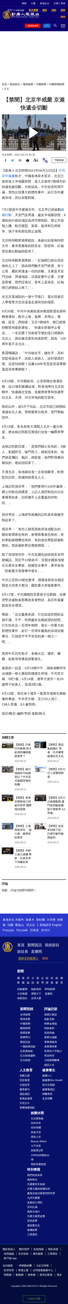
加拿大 (30, 919)
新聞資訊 (34, 945)
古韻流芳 (25, 1084)
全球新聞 (25, 1014)
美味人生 (36, 1136)
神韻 (24, 3)
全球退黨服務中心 (43, 1270)
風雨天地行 (33, 1211)
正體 (56, 3)
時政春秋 (49, 1028)
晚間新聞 (25, 1028)
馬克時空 (49, 1055)
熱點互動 (49, 1019)
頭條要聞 (22, 989)
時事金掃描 (50, 1023)
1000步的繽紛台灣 (40, 1157)
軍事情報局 (50, 1042)
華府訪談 (25, 1042)
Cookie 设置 (34, 1298)
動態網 (19, 1274)
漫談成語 (25, 1093)
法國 (10, 924)
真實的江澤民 (34, 1202)
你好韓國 (36, 1127)
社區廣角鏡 (26, 1051)
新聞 (20, 971)
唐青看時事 (50, 1046)
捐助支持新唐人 (28, 958)
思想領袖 (49, 1032)
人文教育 (26, 1070)
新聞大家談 (50, 1014)
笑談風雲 (25, 1080)
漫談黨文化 (33, 1225)
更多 (59, 1274)
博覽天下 (36, 993)
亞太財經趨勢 (27, 1055)
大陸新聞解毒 (51, 1060)
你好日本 (36, 1123)
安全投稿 (23, 1253)
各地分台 (44, 3)
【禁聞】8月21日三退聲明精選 (56, 773)
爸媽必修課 (26, 1098)
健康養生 (48, 1070)
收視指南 (39, 1249)
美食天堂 (36, 1132)
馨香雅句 (25, 1089)
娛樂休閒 (37, 1113)
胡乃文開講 (48, 1084)
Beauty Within (39, 1141)
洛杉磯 (40, 919)
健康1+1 (47, 1075)
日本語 (34, 930)
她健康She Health (52, 1080)
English (57, 924)
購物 (45, 958)
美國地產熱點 (27, 1107)
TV (47, 26)
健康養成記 (48, 1089)
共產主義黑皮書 (36, 1216)
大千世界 (36, 1145)
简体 (63, 3)
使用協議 (9, 1253)
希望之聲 (23, 1270)
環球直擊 (25, 1019)
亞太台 (30, 924)
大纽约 (19, 919)
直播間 (36, 952)
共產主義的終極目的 (38, 1188)
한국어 (45, 930)
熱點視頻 (36, 989)
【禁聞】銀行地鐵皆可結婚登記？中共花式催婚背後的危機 (23, 777)
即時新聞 (50, 989)
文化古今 (25, 1103)
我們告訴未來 (34, 1175)
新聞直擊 (25, 1032)
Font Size (35, 159)
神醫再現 (47, 1093)
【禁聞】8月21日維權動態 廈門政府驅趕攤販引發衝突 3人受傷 (56, 805)
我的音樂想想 (38, 1164)
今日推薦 (22, 993)
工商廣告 (32, 1234)
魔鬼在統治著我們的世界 (41, 1193)
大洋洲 (51, 919)
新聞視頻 (26, 1009)
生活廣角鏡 (37, 1118)
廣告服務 (38, 1253)
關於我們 (24, 1249)
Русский (22, 930)
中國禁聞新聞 (56, 84)
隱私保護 (53, 1249)
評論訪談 (50, 1009)
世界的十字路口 (53, 1051)
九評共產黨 (33, 1197)
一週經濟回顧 (27, 1046)
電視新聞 (28, 84)
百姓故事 (32, 1220)
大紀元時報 (42, 1265)
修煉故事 (32, 1229)
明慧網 (7, 1274)
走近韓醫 (47, 1098)
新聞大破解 (50, 1037)
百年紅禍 (32, 1207)
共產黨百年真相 (36, 1184)
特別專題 (33, 1169)
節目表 (22, 952)
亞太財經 (25, 1060)
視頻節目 (15, 84)
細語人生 (49, 1064)
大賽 (33, 3)
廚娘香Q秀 (37, 1150)
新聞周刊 (25, 1037)
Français (8, 930)
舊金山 (19, 924)
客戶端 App (10, 1258)
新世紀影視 (46, 1274)
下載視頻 (59, 160)
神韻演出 (22, 998)
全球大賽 (36, 998)
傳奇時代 (32, 1179)
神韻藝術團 (25, 1265)
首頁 (4, 84)
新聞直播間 (33, 26)
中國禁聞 (41, 84)
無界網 (31, 1274)
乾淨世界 (9, 1270)
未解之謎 (25, 1075)
